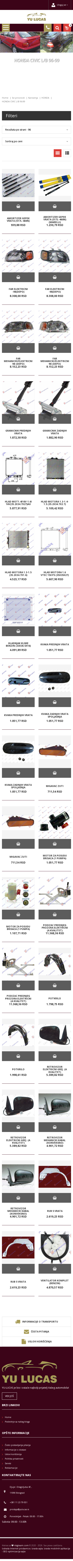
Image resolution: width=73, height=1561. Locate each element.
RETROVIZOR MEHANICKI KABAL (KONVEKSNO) (55, 1140)
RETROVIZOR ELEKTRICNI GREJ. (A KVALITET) (55, 1069)
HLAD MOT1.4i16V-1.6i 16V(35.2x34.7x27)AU (18, 502)
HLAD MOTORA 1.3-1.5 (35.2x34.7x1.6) (18, 573)
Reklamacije (11, 1468)
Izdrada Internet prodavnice (16, 1548)
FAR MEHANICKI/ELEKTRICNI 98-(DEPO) (18, 361)
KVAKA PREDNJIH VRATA (54, 644)
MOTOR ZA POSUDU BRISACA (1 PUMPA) (55, 857)
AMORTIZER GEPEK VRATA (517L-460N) (18, 219)
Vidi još (9, 1396)
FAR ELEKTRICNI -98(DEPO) (18, 290)
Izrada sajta (37, 1548)
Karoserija (33, 97)
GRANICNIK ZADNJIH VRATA (55, 432)
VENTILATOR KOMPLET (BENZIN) (55, 1282)
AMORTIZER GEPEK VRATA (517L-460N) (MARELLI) (54, 219)
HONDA (45, 97)
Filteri (11, 115)
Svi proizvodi (18, 97)
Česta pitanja (40, 1331)
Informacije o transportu (40, 1321)
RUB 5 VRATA (54, 1211)
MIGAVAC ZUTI (54, 786)
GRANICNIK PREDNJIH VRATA (18, 432)
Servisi (8, 1463)
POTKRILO (54, 998)
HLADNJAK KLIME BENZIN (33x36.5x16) (18, 644)
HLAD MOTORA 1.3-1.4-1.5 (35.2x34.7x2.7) (55, 502)
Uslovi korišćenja (40, 1341)
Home (5, 97)
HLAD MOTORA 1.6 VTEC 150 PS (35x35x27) (55, 573)
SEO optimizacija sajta (14, 1551)
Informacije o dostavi (15, 1449)
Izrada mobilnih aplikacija (57, 1548)
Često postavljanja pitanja (18, 1445)
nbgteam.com (21, 1545)
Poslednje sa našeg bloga (17, 1421)
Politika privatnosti (14, 1458)
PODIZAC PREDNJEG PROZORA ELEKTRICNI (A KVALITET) (55, 928)
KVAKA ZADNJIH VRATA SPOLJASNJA (54, 715)
